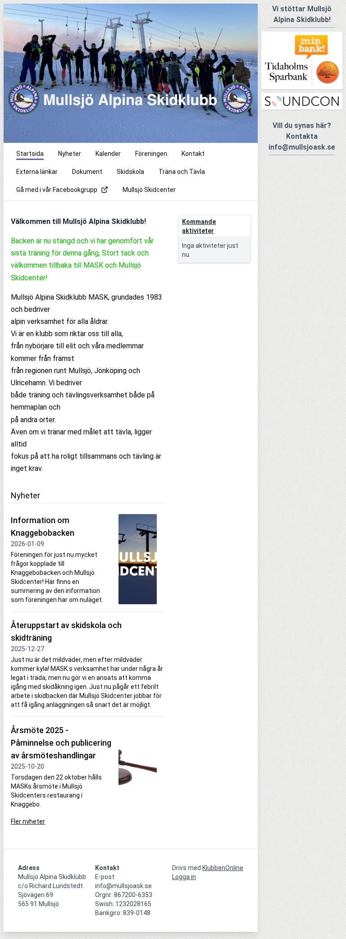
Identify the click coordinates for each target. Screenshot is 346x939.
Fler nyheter (28, 821)
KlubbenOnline (222, 867)
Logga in (184, 876)
